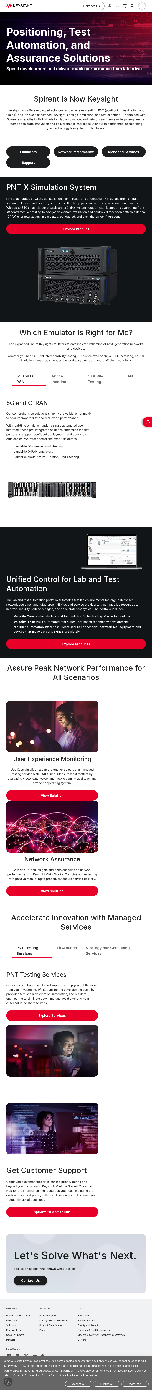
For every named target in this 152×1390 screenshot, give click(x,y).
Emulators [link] (28, 152)
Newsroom (84, 1315)
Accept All (78, 1384)
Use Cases (12, 1320)
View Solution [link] (52, 795)
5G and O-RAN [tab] (25, 379)
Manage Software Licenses (54, 1320)
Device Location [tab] (58, 379)
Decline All (106, 1384)
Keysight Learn (14, 1330)
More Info (135, 1384)
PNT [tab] (132, 376)
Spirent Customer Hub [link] (52, 1212)
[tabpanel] (76, 456)
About (82, 1308)
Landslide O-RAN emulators (33, 451)
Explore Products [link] (76, 644)
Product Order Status (50, 1325)
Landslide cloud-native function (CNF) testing (46, 457)
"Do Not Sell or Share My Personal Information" (69, 1375)
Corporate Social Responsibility (95, 1330)
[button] (110, 6)
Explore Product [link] (76, 229)
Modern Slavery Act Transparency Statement (101, 1335)
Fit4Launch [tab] (67, 948)
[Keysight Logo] (20, 6)
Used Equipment (15, 1335)
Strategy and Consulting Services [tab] (108, 951)
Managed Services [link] (123, 152)
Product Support (48, 1315)
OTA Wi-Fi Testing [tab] (97, 379)
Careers (82, 1339)
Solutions (11, 1325)
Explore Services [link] (52, 1016)
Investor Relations (87, 1320)
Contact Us (30, 1280)
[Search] (132, 6)
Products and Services (18, 1315)
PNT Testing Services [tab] (27, 951)
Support (45, 1308)
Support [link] (28, 163)
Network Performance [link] (76, 152)
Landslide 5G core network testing (38, 446)
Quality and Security (88, 1325)
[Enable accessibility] (8, 1381)
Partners (10, 1339)
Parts (42, 1330)
